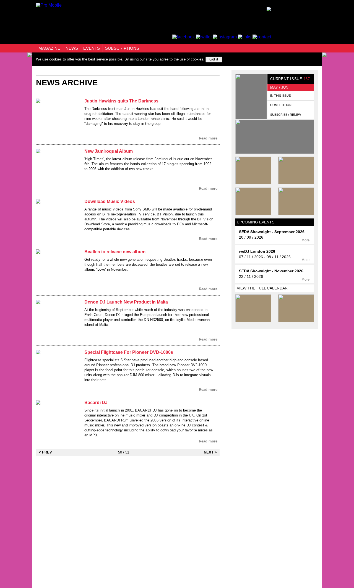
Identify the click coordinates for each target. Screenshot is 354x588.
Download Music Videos (109, 201)
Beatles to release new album (114, 251)
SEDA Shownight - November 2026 (271, 271)
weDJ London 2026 (257, 251)
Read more (208, 138)
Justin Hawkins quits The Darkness (121, 101)
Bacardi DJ (96, 402)
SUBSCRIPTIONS (122, 48)
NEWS (72, 48)
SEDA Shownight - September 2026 (271, 232)
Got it (213, 59)
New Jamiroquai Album (108, 151)
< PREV (45, 452)
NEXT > (210, 452)
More (306, 240)
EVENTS (92, 48)
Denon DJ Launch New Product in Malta (126, 302)
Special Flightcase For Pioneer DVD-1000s (128, 352)
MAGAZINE (49, 48)
